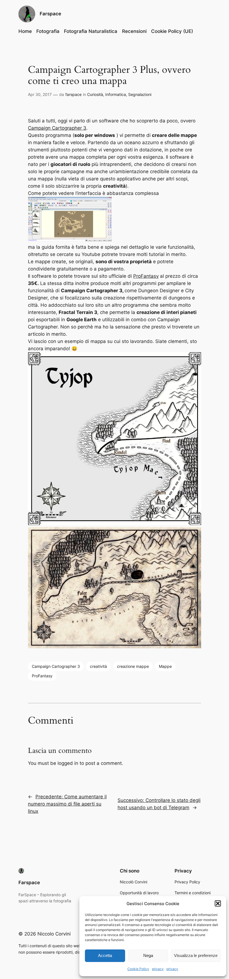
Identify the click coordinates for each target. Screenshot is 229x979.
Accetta (105, 955)
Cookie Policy (138, 969)
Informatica (115, 94)
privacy (158, 969)
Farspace (50, 13)
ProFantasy (146, 276)
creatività (98, 666)
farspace (73, 94)
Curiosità (95, 94)
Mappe (165, 666)
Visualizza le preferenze (196, 955)
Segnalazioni (139, 94)
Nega (148, 955)
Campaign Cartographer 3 (57, 128)
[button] (218, 903)
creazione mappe (133, 666)
